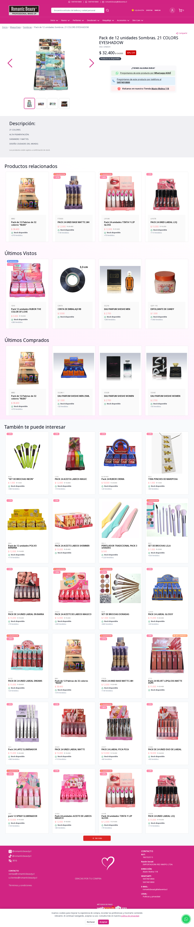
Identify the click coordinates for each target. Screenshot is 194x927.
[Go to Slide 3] (52, 103)
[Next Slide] (91, 63)
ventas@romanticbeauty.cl (22, 873)
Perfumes (77, 20)
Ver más (98, 838)
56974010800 (76, 2)
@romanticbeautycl (21, 851)
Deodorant (91, 20)
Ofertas (149, 10)
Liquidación (139, 10)
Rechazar (91, 922)
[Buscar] (107, 10)
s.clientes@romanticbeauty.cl (23, 877)
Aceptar (103, 922)
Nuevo (64, 20)
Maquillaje (106, 20)
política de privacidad (130, 916)
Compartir (183, 33)
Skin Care (136, 20)
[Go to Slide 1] (29, 103)
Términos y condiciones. (20, 885)
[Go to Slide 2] (41, 103)
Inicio (53, 20)
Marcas (158, 10)
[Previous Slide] (10, 63)
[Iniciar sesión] (172, 10)
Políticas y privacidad (151, 896)
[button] (51, 63)
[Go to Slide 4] (64, 103)
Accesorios (121, 20)
